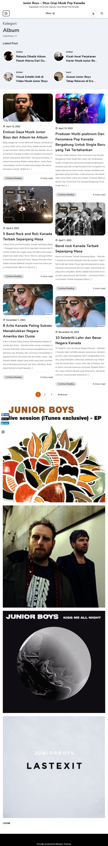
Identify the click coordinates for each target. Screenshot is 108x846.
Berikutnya (62, 394)
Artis (21, 290)
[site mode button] (93, 13)
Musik (74, 99)
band (68, 72)
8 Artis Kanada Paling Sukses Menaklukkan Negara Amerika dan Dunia (27, 331)
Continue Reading (13, 178)
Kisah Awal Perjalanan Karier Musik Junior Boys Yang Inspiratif (82, 61)
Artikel (19, 52)
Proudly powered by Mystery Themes (54, 844)
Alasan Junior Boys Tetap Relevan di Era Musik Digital (79, 81)
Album (10, 99)
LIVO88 (6, 823)
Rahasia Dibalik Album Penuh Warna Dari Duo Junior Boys (31, 61)
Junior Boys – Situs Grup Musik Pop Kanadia (54, 3)
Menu (49, 13)
